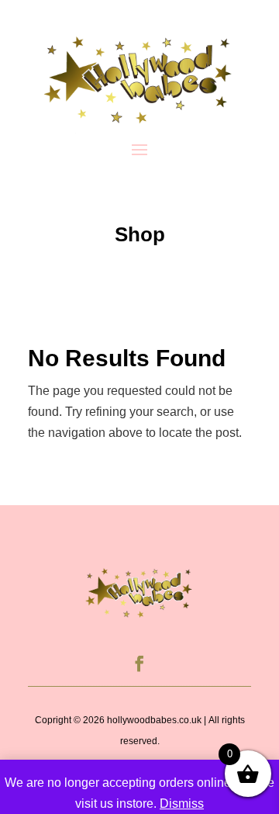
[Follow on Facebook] (139, 663)
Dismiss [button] (182, 803)
